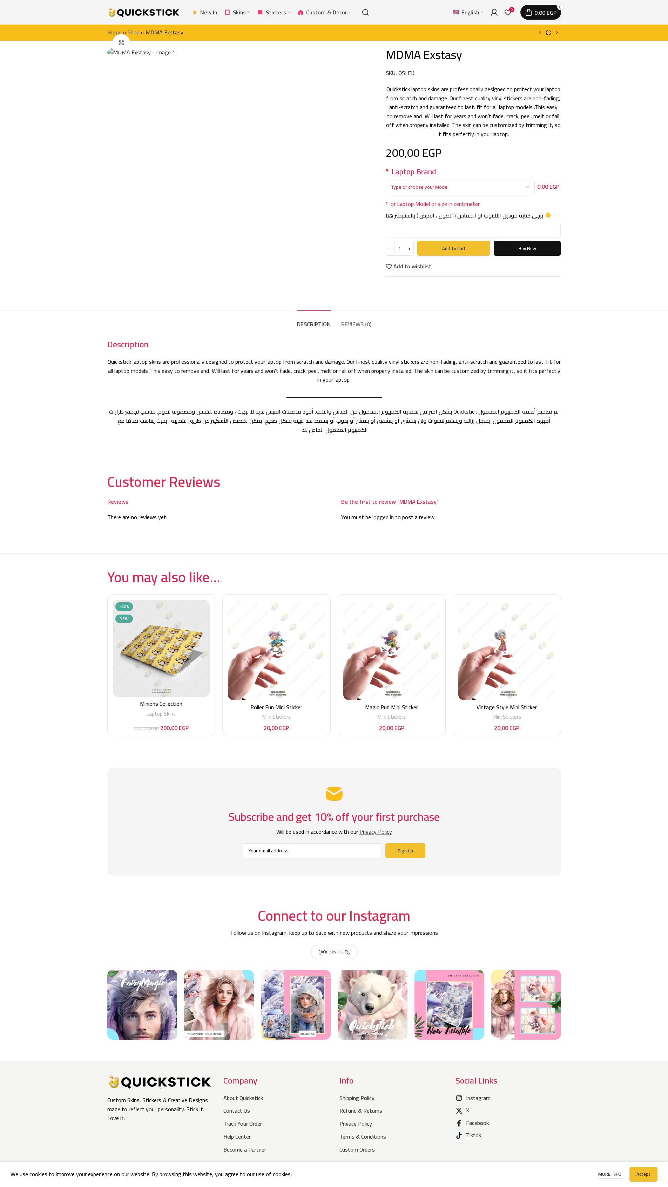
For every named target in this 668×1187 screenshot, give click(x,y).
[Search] (365, 12)
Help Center (237, 1136)
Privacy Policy (355, 1123)
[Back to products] (548, 33)
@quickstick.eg (334, 951)
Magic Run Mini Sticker (391, 707)
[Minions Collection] (161, 648)
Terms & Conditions (362, 1136)
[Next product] (557, 33)
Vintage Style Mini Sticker (507, 707)
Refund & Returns (360, 1110)
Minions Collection (161, 703)
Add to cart (454, 248)
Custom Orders (357, 1149)
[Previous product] (540, 33)
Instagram (478, 1098)
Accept (643, 1174)
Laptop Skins (161, 714)
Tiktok (473, 1135)
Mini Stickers (276, 717)
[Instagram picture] (142, 1005)
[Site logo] (144, 11)
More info (610, 1174)
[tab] (314, 320)
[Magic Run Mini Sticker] (391, 650)
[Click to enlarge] (121, 43)
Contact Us (236, 1110)
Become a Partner (244, 1149)
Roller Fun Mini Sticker (276, 707)
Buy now (527, 248)
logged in (383, 517)
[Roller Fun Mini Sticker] (276, 650)
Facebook (477, 1123)
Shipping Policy (357, 1098)
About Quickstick (243, 1098)
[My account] (494, 12)
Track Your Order (242, 1123)
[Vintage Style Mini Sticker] (506, 650)
